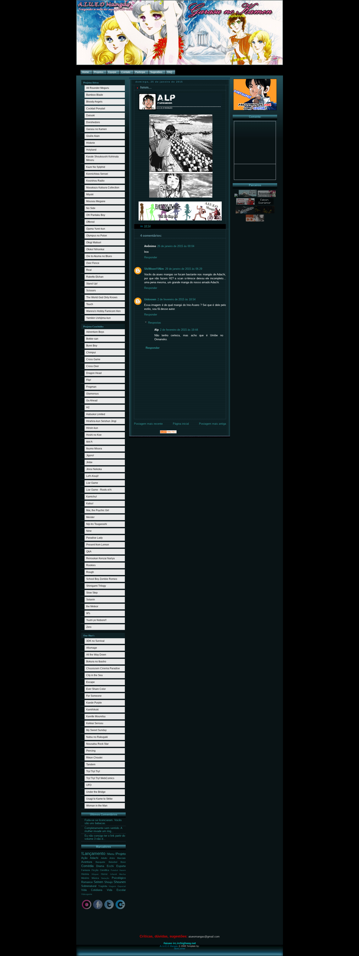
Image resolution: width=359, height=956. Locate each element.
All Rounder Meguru (97, 88)
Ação (84, 858)
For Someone (94, 695)
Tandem (90, 764)
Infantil (113, 874)
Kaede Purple (94, 702)
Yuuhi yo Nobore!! (96, 620)
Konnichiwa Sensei (97, 173)
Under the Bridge (96, 791)
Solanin (90, 599)
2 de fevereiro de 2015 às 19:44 (179, 329)
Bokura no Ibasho (96, 661)
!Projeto (120, 854)
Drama (100, 866)
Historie (90, 142)
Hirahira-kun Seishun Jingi (101, 421)
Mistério (85, 878)
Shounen (120, 882)
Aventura (86, 862)
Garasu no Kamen (96, 129)
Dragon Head (94, 373)
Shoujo (108, 882)
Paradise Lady (94, 537)
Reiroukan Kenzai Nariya (100, 558)
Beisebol (113, 862)
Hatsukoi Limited (95, 414)
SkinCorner (179, 948)
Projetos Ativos (91, 82)
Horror (104, 874)
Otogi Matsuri (93, 242)
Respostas (154, 322)
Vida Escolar (116, 890)
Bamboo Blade (94, 94)
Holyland (91, 149)
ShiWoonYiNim (154, 268)
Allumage (91, 647)
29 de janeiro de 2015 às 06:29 (183, 268)
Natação (105, 878)
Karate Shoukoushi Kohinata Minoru (102, 158)
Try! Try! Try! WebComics (100, 778)
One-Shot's (88, 635)
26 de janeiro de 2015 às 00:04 (175, 246)
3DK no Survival (95, 640)
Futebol (114, 870)
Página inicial (181, 423)
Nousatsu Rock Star (97, 743)
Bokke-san (92, 338)
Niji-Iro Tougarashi (96, 524)
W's (88, 613)
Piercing (91, 750)
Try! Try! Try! (93, 771)
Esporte (121, 866)
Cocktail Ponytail (95, 108)
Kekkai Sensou (94, 723)
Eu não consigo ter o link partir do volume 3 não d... (105, 837)
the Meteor (92, 606)
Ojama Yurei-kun (95, 228)
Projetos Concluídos (93, 326)
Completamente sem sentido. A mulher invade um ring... (103, 830)
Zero (88, 627)
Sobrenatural (88, 886)
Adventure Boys (95, 331)
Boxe (123, 862)
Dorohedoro (93, 122)
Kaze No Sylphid (95, 167)
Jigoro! (90, 455)
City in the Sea (94, 675)
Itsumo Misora (94, 448)
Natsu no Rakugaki (97, 737)
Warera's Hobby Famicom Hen (103, 311)
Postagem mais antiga (212, 423)
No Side (90, 208)
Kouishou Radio (95, 180)
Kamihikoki (92, 709)
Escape (90, 682)
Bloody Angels (94, 101)
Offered (90, 221)
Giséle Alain (93, 136)
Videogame (86, 894)
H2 (88, 407)
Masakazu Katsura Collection (102, 187)
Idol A (89, 441)
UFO (88, 785)
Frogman (91, 386)
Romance (87, 882)
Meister (90, 517)
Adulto (104, 858)
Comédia (87, 866)
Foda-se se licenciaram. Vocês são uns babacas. (103, 822)
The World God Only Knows (101, 297)
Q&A (88, 551)
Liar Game (92, 482)
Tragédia (102, 886)
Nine (89, 530)
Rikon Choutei (94, 757)
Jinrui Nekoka (94, 469)
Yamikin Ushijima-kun (98, 318)
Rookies (91, 565)
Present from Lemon (97, 544)
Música (95, 878)
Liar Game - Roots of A (99, 489)
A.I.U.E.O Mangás (169, 946)
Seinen (98, 882)
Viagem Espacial (117, 886)
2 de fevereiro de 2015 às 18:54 (176, 299)
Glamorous (92, 393)
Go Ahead (91, 400)
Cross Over (92, 366)
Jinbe (89, 462)
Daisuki (90, 115)
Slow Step (92, 592)
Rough (90, 572)
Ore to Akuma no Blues (99, 256)
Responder (150, 257)
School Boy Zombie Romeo (101, 579)
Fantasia (85, 870)
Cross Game (93, 359)
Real (89, 269)
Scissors (91, 290)
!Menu (110, 854)
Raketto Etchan (94, 276)
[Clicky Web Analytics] (168, 432)
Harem (122, 870)
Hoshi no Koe (94, 434)
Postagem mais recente (148, 423)
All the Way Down (96, 654)
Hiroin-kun (92, 428)
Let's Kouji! (92, 476)
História (85, 874)
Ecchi (110, 866)
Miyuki (89, 194)
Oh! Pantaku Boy (95, 215)
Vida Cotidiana (91, 890)
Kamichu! (91, 496)
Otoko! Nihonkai (95, 249)
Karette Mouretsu (96, 716)
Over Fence (92, 263)
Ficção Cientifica (100, 870)
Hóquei (95, 874)
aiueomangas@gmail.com (204, 936)
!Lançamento (93, 853)
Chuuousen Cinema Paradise (103, 668)
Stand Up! (91, 283)
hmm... (146, 87)
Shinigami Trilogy (96, 585)
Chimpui (91, 352)
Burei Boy (91, 345)
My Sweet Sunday (96, 730)
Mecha (122, 874)
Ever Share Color (96, 689)
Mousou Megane (95, 201)
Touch (89, 304)
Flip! (88, 379)
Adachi (94, 858)
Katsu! (89, 503)
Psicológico (119, 878)
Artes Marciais (117, 858)
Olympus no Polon (96, 235)
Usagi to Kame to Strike (99, 798)
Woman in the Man (96, 805)
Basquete (100, 862)
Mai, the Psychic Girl (97, 510)
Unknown (150, 299)
